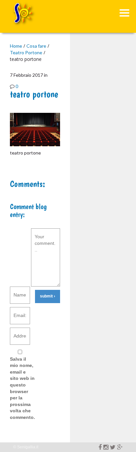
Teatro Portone (26, 52)
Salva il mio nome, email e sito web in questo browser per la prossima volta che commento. (22, 388)
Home (16, 46)
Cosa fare (36, 46)
